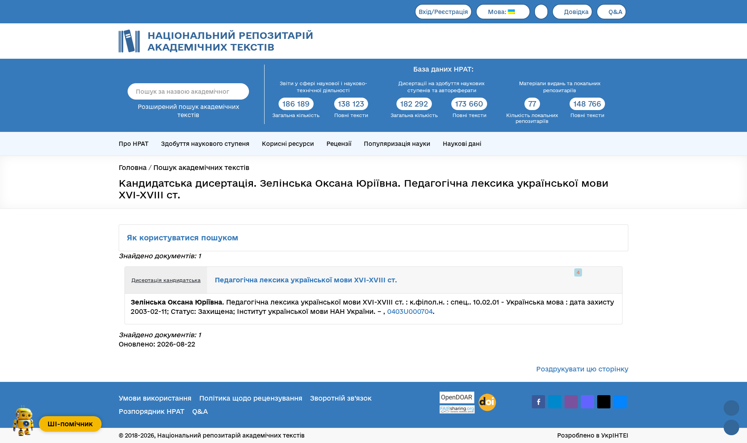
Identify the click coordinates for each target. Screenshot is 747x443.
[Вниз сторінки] (731, 427)
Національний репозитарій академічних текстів (230, 41)
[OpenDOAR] (457, 398)
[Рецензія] (601, 280)
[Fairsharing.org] (457, 409)
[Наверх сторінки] (731, 408)
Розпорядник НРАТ (151, 411)
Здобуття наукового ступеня (205, 143)
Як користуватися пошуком (183, 237)
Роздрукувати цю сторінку (582, 369)
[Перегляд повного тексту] (575, 280)
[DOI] (487, 402)
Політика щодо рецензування (250, 398)
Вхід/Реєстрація (443, 12)
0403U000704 (410, 311)
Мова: (498, 12)
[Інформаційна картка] (584, 280)
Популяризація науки (397, 143)
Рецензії (338, 143)
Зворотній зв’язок (341, 398)
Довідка (576, 12)
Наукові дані (462, 143)
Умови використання (155, 398)
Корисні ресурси (288, 143)
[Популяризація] (610, 280)
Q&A (615, 12)
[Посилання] (593, 280)
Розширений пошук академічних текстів (188, 110)
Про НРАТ (134, 143)
